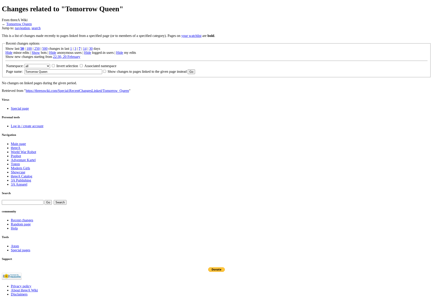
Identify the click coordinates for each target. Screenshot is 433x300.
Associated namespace (100, 66)
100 (29, 48)
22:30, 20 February (66, 57)
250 (37, 48)
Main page (18, 144)
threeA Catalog (21, 176)
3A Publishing (21, 180)
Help (14, 228)
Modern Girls (20, 168)
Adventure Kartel (23, 160)
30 (91, 48)
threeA (16, 148)
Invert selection (67, 66)
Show (36, 53)
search (36, 28)
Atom (15, 246)
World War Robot (23, 152)
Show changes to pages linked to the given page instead (147, 71)
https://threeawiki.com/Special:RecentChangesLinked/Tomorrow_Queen (77, 91)
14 (85, 48)
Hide (8, 53)
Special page (20, 108)
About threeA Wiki (24, 290)
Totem (15, 164)
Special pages (20, 250)
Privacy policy (21, 286)
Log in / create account (27, 126)
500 (45, 48)
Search (6, 193)
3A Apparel (19, 184)
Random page (21, 224)
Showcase (18, 172)
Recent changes (22, 220)
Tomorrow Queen (19, 24)
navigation (22, 28)
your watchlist (191, 36)
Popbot (16, 156)
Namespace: (14, 66)
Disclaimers (19, 294)
